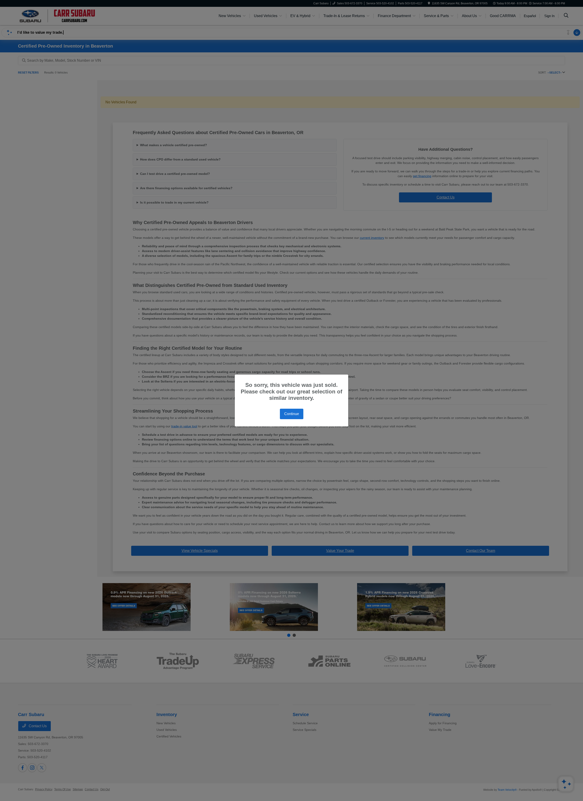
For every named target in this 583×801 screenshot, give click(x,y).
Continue (291, 414)
